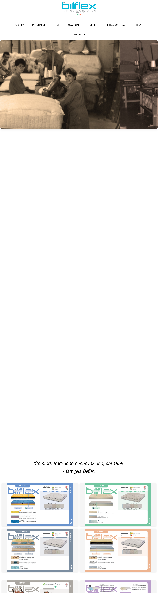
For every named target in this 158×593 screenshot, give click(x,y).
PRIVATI (139, 24)
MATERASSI (39, 24)
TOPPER (93, 24)
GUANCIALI (74, 24)
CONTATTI (79, 34)
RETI (57, 24)
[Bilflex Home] (79, 9)
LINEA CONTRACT (117, 24)
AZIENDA (19, 24)
